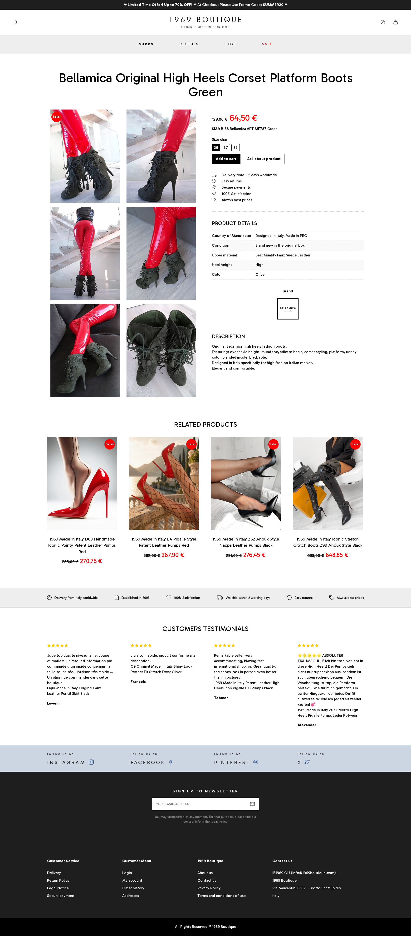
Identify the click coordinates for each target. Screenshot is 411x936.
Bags (230, 44)
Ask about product (264, 159)
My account (132, 880)
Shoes (146, 44)
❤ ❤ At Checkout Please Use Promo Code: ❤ (206, 4)
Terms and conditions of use (221, 895)
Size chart (220, 139)
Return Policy (58, 880)
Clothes (189, 44)
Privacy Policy (208, 888)
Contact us (206, 880)
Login (127, 873)
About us (205, 873)
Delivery (54, 873)
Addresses (130, 895)
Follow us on (67, 758)
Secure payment (60, 895)
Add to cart (226, 159)
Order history (133, 888)
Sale (267, 44)
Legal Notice (58, 888)
